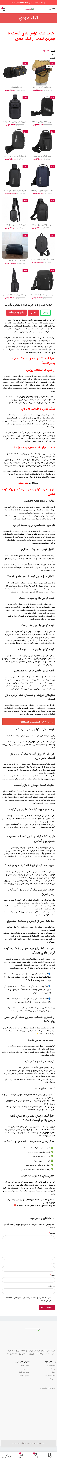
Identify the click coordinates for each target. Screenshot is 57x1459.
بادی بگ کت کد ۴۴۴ (15, 87)
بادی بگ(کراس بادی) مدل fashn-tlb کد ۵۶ (42, 260)
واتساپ (45, 312)
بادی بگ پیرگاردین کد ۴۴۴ (42, 87)
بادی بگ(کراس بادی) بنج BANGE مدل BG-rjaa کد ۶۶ (42, 157)
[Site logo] (28, 9)
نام (53, 1263)
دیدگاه (52, 1233)
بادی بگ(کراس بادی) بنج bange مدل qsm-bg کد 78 (15, 157)
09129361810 (24, 2)
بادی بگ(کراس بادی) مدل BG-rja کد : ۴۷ (14, 122)
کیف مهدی (23, 483)
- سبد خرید (26, 1369)
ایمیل (52, 1275)
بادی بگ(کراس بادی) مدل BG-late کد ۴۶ (42, 226)
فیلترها (52, 58)
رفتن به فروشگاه (16, 312)
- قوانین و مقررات (50, 1375)
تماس (33, 312)
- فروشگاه (53, 1369)
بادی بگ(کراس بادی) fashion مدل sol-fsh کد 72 (42, 122)
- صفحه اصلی (51, 1365)
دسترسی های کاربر (23, 1361)
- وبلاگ (54, 1372)
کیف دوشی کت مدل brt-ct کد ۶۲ (42, 295)
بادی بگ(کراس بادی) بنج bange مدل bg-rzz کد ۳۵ (42, 191)
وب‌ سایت (51, 1286)
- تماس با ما (52, 1379)
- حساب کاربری (25, 1365)
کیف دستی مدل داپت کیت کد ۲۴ (14, 261)
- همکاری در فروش (24, 1372)
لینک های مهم (50, 1361)
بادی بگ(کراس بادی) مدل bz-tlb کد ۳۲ (15, 226)
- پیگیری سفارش (24, 1375)
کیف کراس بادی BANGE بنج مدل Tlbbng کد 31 (15, 296)
